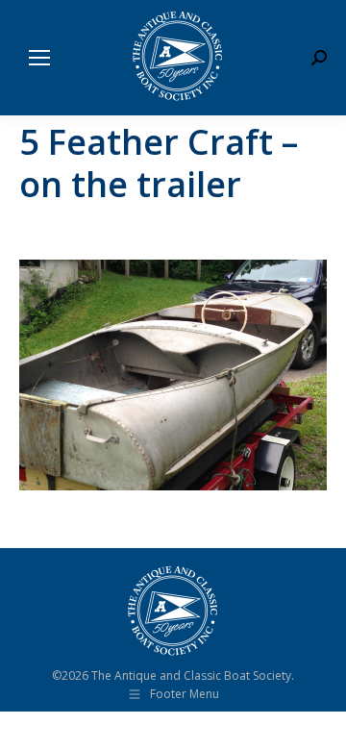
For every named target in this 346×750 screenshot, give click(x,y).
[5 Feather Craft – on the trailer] (173, 375)
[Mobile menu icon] (39, 57)
